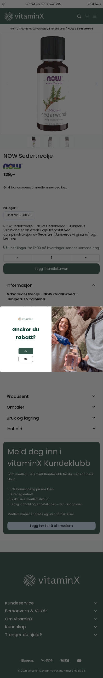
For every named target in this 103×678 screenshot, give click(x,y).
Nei (25, 359)
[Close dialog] (100, 308)
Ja (25, 351)
